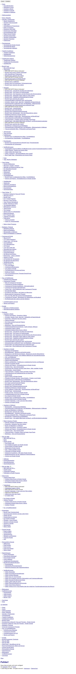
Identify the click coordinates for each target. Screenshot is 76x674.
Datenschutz (34, 668)
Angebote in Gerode (9, 10)
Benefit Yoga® (6, 620)
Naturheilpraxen (6, 650)
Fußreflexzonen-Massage (10, 630)
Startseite (5, 666)
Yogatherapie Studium (8, 618)
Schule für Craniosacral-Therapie (11, 627)
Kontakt (4, 637)
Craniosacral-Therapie (9, 631)
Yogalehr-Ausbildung (7, 617)
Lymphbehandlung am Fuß (11, 633)
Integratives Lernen (9, 7)
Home (3, 4)
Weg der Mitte (5, 641)
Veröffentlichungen (7, 654)
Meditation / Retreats (7, 625)
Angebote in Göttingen (9, 12)
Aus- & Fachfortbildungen (9, 628)
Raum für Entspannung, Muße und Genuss (13, 645)
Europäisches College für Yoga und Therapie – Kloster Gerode (18, 622)
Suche (3, 609)
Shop (3, 601)
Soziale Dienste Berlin (8, 647)
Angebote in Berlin (8, 9)
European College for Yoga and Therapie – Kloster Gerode (17, 623)
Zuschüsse (5, 655)
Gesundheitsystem (8, 5)
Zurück (2, 1)
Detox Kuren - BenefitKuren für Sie (11, 644)
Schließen (8, 1)
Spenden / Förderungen (8, 614)
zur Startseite (4, 604)
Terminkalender (6, 615)
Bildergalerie (5, 652)
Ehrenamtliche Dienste (8, 649)
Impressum (27, 668)
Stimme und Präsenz (9, 635)
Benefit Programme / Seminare (10, 639)
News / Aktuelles (6, 612)
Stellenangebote (6, 610)
